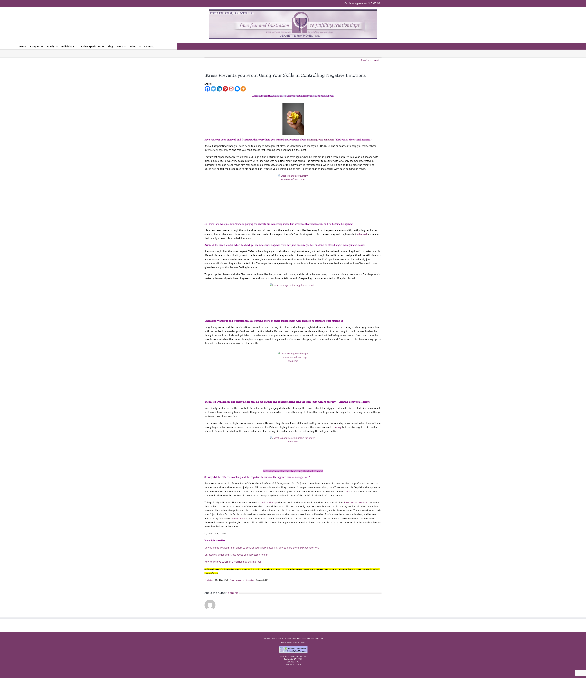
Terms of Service (299, 643)
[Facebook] (207, 88)
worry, (338, 427)
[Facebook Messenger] (237, 88)
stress (347, 491)
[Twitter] (213, 88)
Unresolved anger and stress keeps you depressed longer (236, 554)
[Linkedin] (219, 88)
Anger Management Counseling (242, 580)
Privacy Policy (286, 643)
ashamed (362, 234)
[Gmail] (231, 88)
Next (376, 60)
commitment (238, 518)
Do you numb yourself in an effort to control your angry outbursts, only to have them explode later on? (261, 547)
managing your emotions (320, 139)
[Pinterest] (225, 88)
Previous (366, 60)
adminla (210, 580)
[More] (243, 88)
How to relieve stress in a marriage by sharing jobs (232, 561)
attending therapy (267, 502)
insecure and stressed (356, 502)
